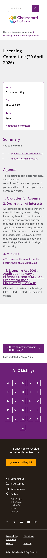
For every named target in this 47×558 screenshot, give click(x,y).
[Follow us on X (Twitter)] (14, 522)
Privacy (9, 543)
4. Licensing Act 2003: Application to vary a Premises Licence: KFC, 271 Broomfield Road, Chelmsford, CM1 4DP (23, 277)
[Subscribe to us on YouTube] (28, 522)
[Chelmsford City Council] (23, 19)
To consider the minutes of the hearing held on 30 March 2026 (21, 260)
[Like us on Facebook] (7, 522)
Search (35, 8)
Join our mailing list (21, 462)
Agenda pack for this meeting (27, 153)
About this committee (18, 125)
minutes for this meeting (24, 158)
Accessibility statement (12, 538)
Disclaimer (29, 536)
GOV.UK (27, 543)
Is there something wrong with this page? (21, 348)
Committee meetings (22, 32)
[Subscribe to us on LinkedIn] (21, 522)
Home (6, 32)
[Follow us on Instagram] (36, 522)
